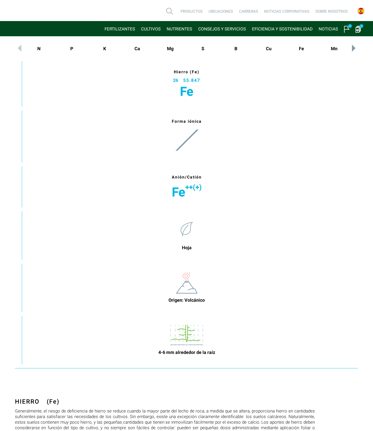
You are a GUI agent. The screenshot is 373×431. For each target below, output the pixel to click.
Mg (170, 48)
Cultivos (151, 28)
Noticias (328, 28)
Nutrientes (179, 28)
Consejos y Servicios (222, 28)
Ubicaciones (221, 11)
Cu (269, 48)
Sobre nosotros (331, 11)
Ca (137, 48)
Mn (334, 48)
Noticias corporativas (286, 11)
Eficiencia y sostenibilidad (282, 28)
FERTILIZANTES (120, 28)
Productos (191, 11)
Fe (301, 48)
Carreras (248, 11)
